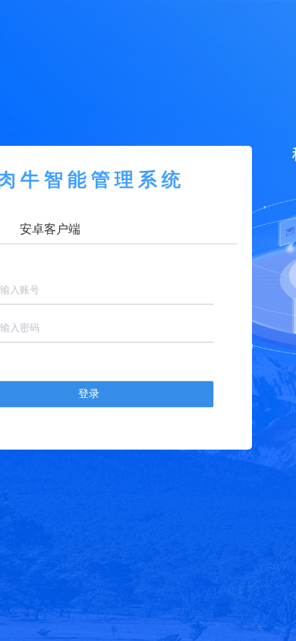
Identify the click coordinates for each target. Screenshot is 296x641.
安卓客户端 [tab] (50, 229)
